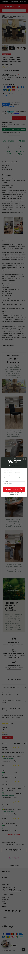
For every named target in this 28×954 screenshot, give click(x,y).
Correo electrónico (8, 475)
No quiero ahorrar (14, 494)
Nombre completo (8, 470)
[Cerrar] (24, 459)
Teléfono (6, 481)
